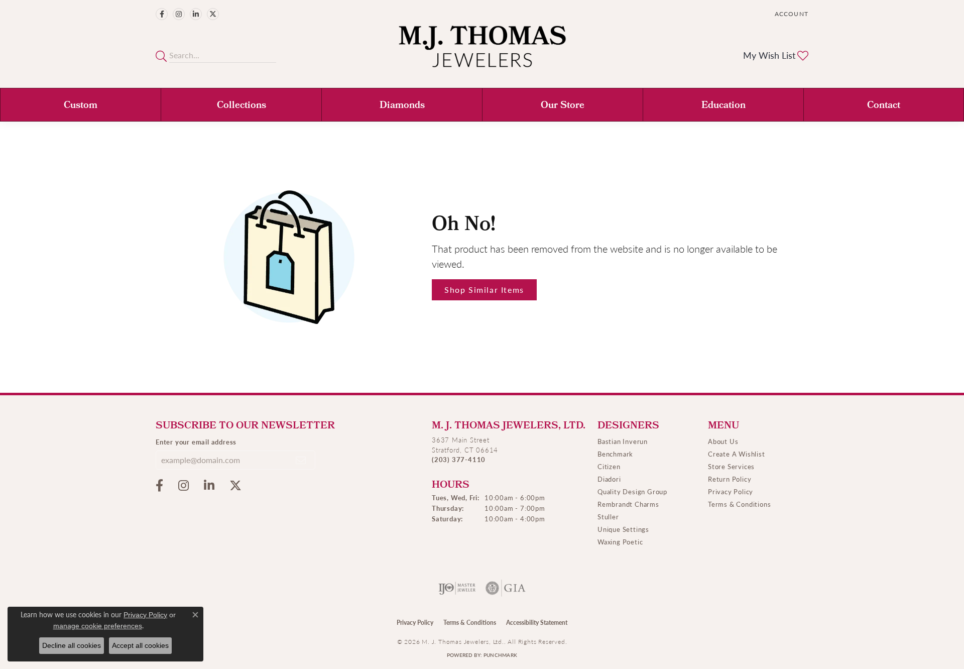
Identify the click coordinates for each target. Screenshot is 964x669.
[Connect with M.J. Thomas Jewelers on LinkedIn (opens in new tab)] (196, 14)
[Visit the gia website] (506, 588)
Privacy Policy (730, 491)
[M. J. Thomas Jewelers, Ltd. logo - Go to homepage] (482, 51)
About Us (723, 441)
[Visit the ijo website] (457, 588)
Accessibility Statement (536, 622)
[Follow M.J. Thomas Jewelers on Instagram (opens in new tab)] (179, 14)
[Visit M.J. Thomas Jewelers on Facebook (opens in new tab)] (162, 14)
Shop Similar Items (484, 289)
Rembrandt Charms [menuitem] (628, 504)
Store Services (731, 466)
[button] (790, 14)
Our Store (562, 106)
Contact (883, 106)
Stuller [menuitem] (608, 516)
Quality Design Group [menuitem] (632, 491)
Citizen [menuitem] (609, 466)
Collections (241, 106)
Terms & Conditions (739, 504)
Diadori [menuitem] (609, 479)
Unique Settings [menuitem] (623, 529)
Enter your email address (196, 442)
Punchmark (500, 654)
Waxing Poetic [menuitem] (620, 541)
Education (723, 106)
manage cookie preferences (97, 626)
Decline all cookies (71, 645)
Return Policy (729, 479)
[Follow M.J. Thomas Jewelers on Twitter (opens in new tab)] (213, 14)
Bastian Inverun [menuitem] (622, 441)
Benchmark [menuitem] (615, 454)
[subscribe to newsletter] (301, 460)
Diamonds (402, 106)
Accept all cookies (140, 645)
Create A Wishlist (736, 454)
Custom (80, 106)
